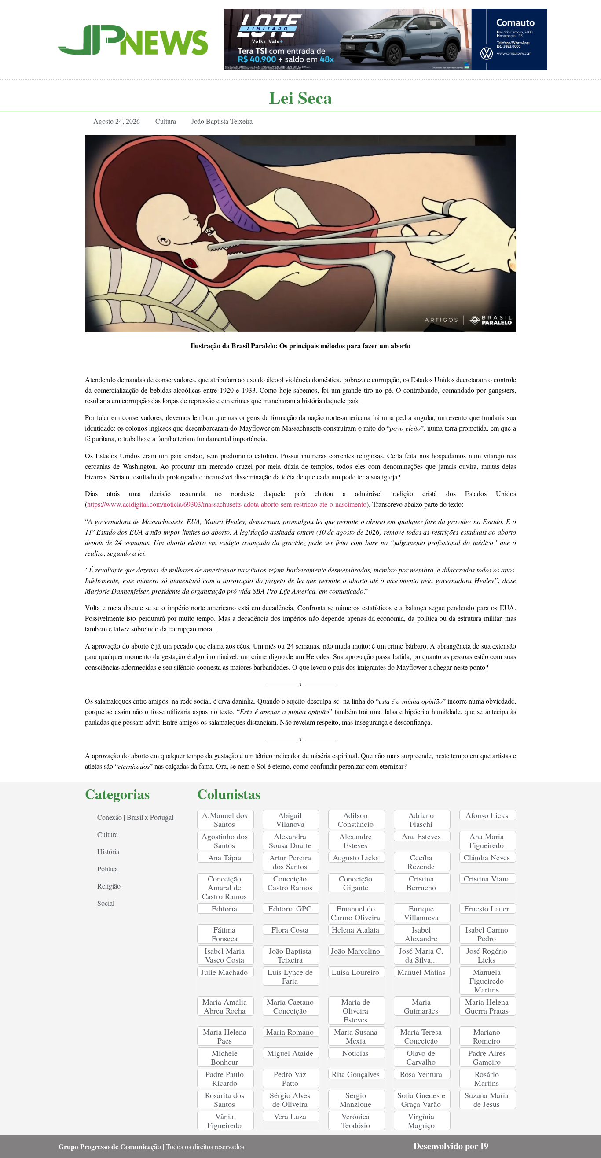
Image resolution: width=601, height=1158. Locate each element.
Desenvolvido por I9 (451, 1146)
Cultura (165, 120)
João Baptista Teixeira (222, 120)
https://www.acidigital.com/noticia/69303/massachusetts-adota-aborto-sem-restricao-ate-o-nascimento (226, 504)
